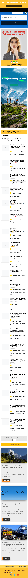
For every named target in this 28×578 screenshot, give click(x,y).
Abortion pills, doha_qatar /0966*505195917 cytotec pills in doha (17, 376)
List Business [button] (10, 6)
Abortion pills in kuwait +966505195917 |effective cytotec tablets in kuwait (17, 330)
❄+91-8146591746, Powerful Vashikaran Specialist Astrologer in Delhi (17, 420)
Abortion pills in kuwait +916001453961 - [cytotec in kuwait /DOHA (17, 391)
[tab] (14, 132)
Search (14, 23)
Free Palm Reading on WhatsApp (16, 257)
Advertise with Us (21, 566)
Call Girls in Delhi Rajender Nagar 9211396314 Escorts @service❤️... (17, 161)
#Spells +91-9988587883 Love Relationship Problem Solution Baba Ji (17, 146)
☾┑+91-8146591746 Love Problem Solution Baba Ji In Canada (17, 175)
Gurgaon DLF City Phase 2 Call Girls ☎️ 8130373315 (17, 215)
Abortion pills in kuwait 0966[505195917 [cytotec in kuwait (17, 361)
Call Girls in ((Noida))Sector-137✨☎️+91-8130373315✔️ (17, 202)
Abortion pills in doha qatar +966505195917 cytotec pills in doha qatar (18, 300)
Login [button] (19, 6)
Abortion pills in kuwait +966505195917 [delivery (17, 271)
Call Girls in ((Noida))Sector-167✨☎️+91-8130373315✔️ (17, 230)
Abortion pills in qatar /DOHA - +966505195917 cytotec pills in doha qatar (18, 315)
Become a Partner (10, 566)
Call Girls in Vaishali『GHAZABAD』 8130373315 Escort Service (17, 244)
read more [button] (6, 480)
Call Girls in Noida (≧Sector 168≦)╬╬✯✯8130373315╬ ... (17, 188)
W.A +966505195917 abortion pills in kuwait (16, 285)
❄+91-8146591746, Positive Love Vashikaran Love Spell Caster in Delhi (17, 406)
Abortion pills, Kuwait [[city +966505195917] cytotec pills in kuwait (17, 345)
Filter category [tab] (5, 135)
